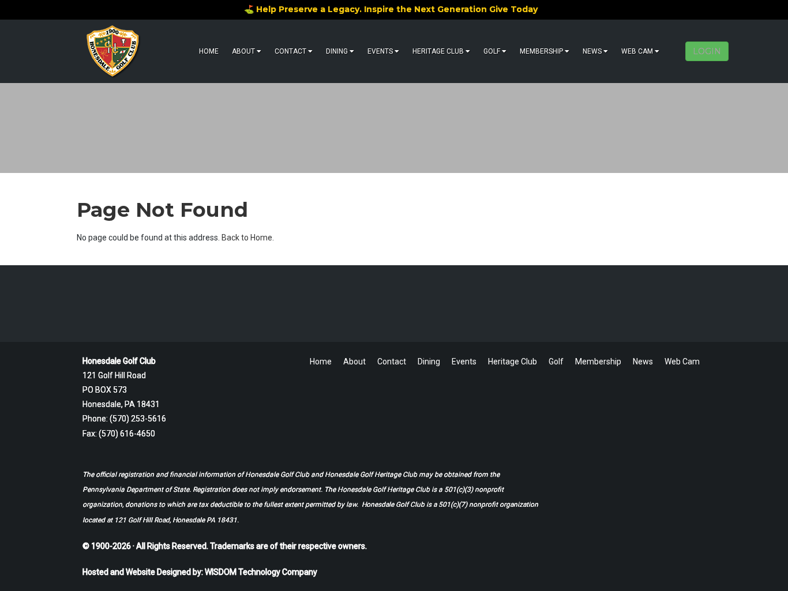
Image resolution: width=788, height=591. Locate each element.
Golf (491, 51)
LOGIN (707, 51)
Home (209, 51)
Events (380, 51)
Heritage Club (438, 51)
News (592, 51)
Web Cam (637, 51)
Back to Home (247, 237)
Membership (541, 51)
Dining (337, 51)
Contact (290, 51)
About (243, 51)
